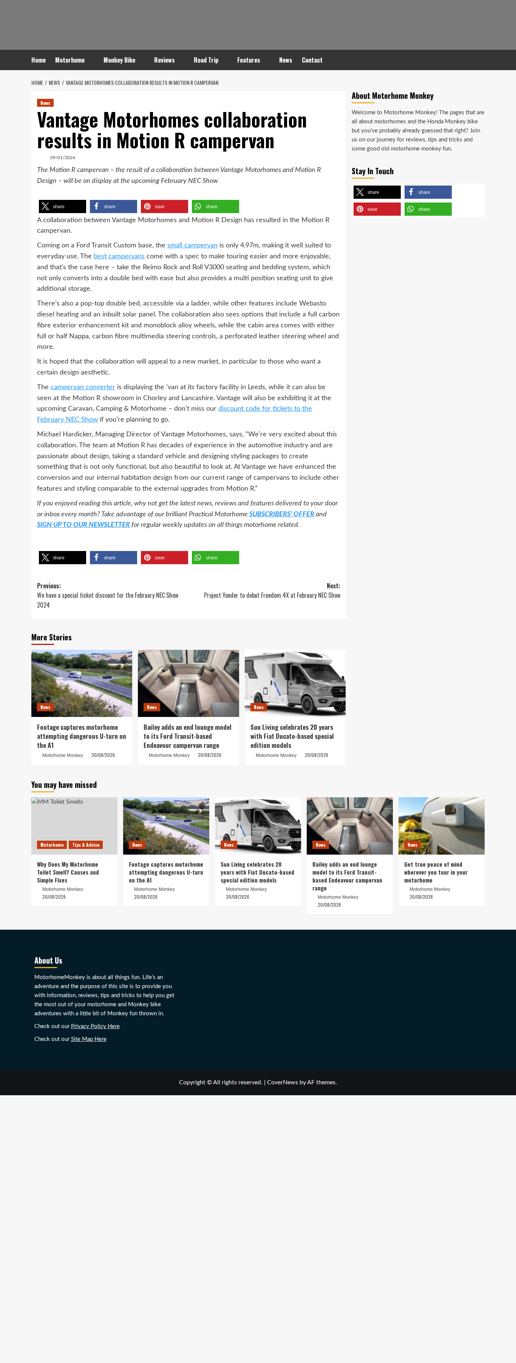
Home (38, 59)
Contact (312, 59)
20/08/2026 (103, 755)
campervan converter (83, 387)
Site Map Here (89, 1039)
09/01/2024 (62, 157)
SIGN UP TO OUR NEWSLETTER (83, 525)
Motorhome (70, 59)
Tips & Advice (85, 844)
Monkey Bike (119, 59)
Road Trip (206, 59)
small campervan (192, 245)
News (285, 59)
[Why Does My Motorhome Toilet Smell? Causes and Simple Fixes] (74, 826)
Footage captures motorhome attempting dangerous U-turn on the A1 (81, 736)
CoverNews (282, 1082)
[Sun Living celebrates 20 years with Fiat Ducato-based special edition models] (295, 683)
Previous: (107, 595)
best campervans (119, 256)
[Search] (480, 60)
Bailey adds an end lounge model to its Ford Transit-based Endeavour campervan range (188, 736)
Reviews (164, 59)
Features (248, 59)
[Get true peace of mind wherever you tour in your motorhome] (442, 826)
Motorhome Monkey (62, 755)
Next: (272, 590)
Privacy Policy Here (95, 1026)
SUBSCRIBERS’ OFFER (281, 514)
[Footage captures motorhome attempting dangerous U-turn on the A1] (81, 683)
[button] (62, 206)
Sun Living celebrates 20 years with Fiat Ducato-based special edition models (292, 736)
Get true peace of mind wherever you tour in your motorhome (436, 872)
